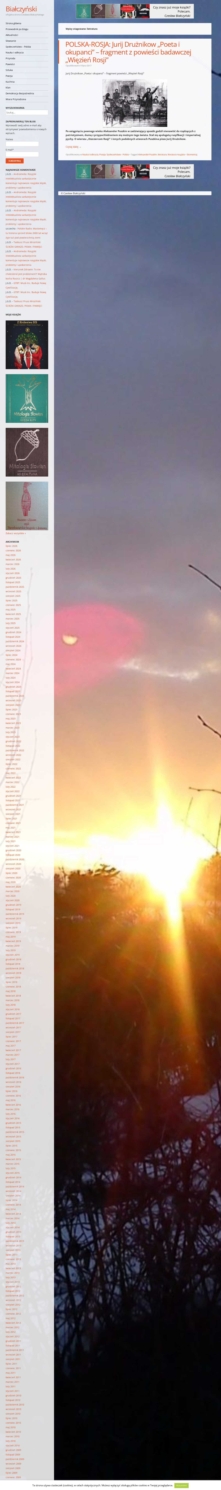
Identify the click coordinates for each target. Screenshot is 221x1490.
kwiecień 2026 (13, 559)
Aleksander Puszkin (147, 154)
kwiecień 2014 (13, 1213)
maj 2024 (11, 664)
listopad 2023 (13, 691)
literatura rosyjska (176, 154)
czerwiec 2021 (13, 823)
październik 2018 (15, 968)
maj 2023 (11, 718)
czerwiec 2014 (13, 1204)
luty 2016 (11, 1113)
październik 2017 (15, 1022)
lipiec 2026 (11, 545)
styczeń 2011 (13, 1390)
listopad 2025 (13, 582)
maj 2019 (11, 936)
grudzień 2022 (13, 741)
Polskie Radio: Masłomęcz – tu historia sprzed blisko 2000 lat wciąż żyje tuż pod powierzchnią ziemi (27, 233)
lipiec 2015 (11, 1145)
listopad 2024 (13, 636)
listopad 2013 (13, 1236)
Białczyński (21, 8)
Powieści (10, 64)
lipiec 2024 (11, 654)
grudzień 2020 (13, 850)
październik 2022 (15, 750)
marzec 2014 (12, 1218)
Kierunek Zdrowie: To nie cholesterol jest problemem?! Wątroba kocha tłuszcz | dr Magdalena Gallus (26, 274)
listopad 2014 (13, 1181)
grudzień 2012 (13, 1286)
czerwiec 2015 (13, 1150)
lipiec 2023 (11, 709)
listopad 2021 (13, 800)
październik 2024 (15, 641)
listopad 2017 (13, 1018)
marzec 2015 (12, 1163)
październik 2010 (15, 1404)
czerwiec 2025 (13, 605)
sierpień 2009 (13, 1468)
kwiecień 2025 (13, 614)
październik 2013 (15, 1241)
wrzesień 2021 (13, 809)
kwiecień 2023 (13, 723)
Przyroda (10, 58)
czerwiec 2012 (13, 1313)
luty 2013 (11, 1277)
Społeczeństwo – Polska (18, 46)
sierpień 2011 (13, 1359)
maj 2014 (11, 1209)
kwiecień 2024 (13, 668)
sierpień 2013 (13, 1250)
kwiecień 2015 (13, 1159)
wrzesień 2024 (13, 645)
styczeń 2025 (13, 627)
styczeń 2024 (13, 682)
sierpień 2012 (13, 1304)
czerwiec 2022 (13, 768)
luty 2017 (11, 1059)
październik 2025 (15, 586)
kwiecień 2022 (13, 777)
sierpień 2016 (13, 1086)
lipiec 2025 (11, 600)
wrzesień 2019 (13, 918)
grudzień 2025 (13, 577)
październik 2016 (15, 1077)
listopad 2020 (13, 854)
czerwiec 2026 (13, 550)
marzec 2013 (12, 1272)
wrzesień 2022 (13, 754)
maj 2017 (11, 1045)
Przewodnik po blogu (17, 29)
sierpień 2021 (13, 814)
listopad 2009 (13, 1454)
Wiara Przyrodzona (16, 99)
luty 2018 (11, 1004)
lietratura (162, 154)
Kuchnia (10, 81)
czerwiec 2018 (13, 986)
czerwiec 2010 (13, 1422)
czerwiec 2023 (13, 714)
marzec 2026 (12, 564)
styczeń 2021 (13, 845)
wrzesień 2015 (13, 1136)
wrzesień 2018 (13, 973)
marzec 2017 (12, 1054)
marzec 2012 (12, 1327)
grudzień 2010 (13, 1395)
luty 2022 (11, 786)
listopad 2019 (13, 909)
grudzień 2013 (13, 1231)
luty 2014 (11, 1222)
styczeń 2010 (13, 1445)
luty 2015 (11, 1168)
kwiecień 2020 (13, 886)
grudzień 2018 (13, 959)
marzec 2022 (12, 782)
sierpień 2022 (13, 759)
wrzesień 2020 (13, 863)
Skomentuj (192, 154)
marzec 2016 (12, 1109)
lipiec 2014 (11, 1200)
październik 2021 (15, 804)
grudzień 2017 (13, 1013)
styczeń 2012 (13, 1336)
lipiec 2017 (11, 1036)
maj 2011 (11, 1372)
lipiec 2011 (11, 1363)
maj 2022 (11, 773)
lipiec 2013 (11, 1254)
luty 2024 (11, 677)
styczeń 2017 (13, 1063)
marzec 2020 (12, 891)
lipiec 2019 (11, 927)
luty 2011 (11, 1386)
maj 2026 (11, 555)
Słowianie (11, 40)
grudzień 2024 (13, 632)
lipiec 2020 (11, 873)
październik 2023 (15, 695)
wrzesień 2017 (13, 1027)
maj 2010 (11, 1427)
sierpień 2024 (13, 650)
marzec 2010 (12, 1436)
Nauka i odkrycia (15, 52)
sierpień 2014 (13, 1195)
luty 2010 (11, 1440)
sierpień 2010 (13, 1413)
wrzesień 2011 (13, 1354)
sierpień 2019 (13, 923)
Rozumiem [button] (181, 1485)
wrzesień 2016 (13, 1082)
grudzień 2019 (13, 904)
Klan (8, 87)
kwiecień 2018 (13, 995)
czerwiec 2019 (13, 932)
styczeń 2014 (13, 1227)
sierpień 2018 (13, 977)
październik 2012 (15, 1295)
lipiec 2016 (11, 1091)
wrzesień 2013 (13, 1245)
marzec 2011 (12, 1381)
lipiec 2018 (11, 982)
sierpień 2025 (13, 595)
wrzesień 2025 (13, 591)
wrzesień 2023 (13, 700)
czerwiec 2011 (13, 1368)
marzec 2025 (12, 618)
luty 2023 (11, 732)
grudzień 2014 (13, 1177)
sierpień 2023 (13, 704)
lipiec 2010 (11, 1418)
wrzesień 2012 (13, 1300)
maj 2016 (11, 1100)
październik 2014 (15, 1186)
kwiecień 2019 (13, 941)
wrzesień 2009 (13, 1463)
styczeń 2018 (13, 1009)
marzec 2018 (12, 1000)
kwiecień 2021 (13, 832)
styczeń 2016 (13, 1118)
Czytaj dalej (73, 146)
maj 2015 (11, 1154)
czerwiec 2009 (13, 1477)
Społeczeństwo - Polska (118, 154)
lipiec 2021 (11, 818)
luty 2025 (11, 623)
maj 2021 (11, 827)
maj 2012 (11, 1318)
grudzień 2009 (13, 1450)
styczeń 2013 (13, 1281)
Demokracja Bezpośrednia (20, 93)
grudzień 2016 (13, 1068)
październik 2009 (15, 1459)
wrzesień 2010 (13, 1409)
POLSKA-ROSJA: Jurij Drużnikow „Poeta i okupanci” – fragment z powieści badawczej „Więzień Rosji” (128, 51)
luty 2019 (11, 950)
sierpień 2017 (13, 1032)
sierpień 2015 (13, 1141)
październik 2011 (15, 1350)
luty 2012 (11, 1331)
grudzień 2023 (13, 686)
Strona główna (13, 23)
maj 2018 (11, 991)
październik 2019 (15, 913)
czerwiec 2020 (13, 877)
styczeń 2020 (13, 900)
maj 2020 (11, 882)
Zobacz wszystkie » (16, 533)
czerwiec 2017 (13, 1041)
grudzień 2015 (13, 1122)
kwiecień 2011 (13, 1377)
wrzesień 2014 (13, 1191)
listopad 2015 (13, 1127)
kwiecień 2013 (13, 1268)
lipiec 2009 (11, 1472)
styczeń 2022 (13, 791)
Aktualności (12, 35)
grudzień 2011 (13, 1341)
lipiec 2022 (11, 764)
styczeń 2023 (13, 736)
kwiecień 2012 (13, 1322)
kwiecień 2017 (13, 1050)
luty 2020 (11, 895)
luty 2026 (11, 568)
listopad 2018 (13, 963)
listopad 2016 (13, 1072)
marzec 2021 (12, 836)
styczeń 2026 (13, 573)
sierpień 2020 (13, 868)
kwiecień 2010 (13, 1431)
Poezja (9, 75)
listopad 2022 (13, 745)
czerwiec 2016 (13, 1095)
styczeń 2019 (13, 954)
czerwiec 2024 (13, 659)
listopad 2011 (13, 1345)
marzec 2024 (12, 673)
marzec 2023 (12, 727)
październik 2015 (15, 1132)
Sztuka (9, 70)
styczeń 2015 (13, 1172)
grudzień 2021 (13, 795)
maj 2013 (11, 1263)
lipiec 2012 (11, 1309)
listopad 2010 (13, 1400)
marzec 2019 (12, 945)
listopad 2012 (13, 1291)
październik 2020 (15, 859)
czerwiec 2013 (13, 1259)
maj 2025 (11, 609)
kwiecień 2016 (13, 1104)
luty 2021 (11, 841)
